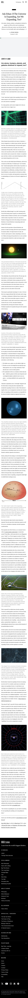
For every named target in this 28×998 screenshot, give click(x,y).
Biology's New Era (5, 923)
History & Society (5, 900)
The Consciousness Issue (7, 925)
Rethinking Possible (6, 883)
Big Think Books (5, 868)
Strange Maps (4, 872)
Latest (2, 853)
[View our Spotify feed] (18, 984)
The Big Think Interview (7, 855)
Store (2, 961)
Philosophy (4, 891)
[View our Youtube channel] (6, 984)
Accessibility (4, 974)
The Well (3, 879)
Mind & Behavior (5, 894)
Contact (3, 967)
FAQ (2, 976)
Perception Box (5, 881)
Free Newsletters (5, 938)
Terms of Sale (4, 972)
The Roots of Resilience (7, 921)
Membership (4, 936)
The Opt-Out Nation (6, 916)
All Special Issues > (6, 928)
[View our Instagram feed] (11, 984)
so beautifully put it (16, 805)
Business (3, 898)
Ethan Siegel (15, 32)
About (2, 963)
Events (3, 953)
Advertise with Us (5, 950)
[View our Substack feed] (14, 984)
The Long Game (5, 870)
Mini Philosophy (5, 863)
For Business (18, 2)
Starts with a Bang (5, 865)
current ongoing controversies (11, 532)
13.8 (2, 874)
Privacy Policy (4, 970)
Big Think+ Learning (6, 946)
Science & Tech (5, 896)
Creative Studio (5, 948)
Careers (3, 965)
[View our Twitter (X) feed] (2, 984)
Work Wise (4, 877)
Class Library (4, 908)
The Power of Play (5, 919)
